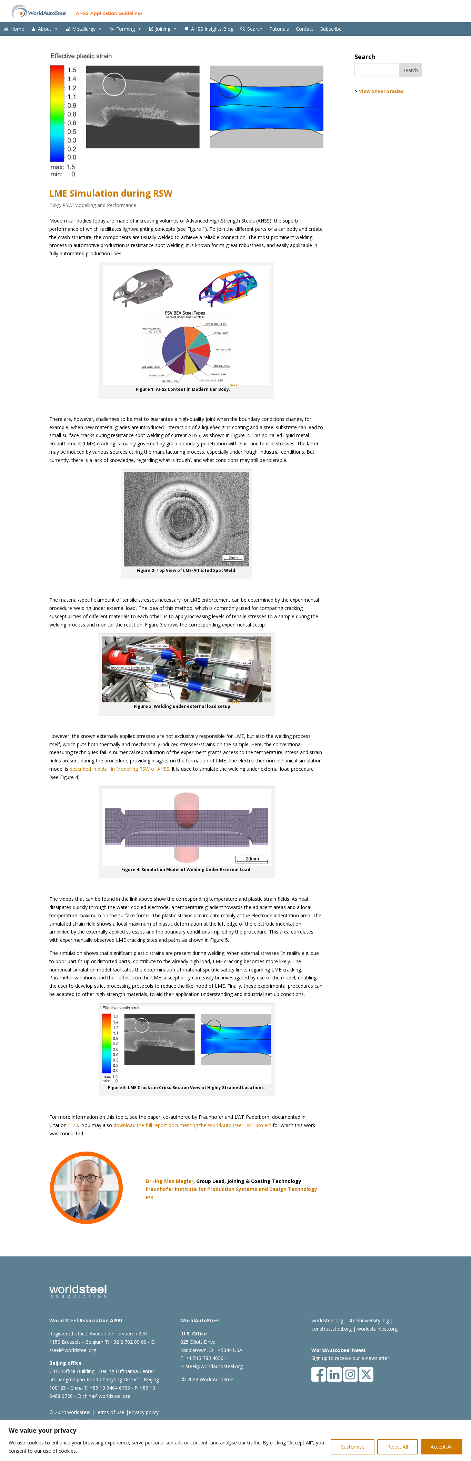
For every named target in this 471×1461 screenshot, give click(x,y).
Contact (304, 29)
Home (17, 29)
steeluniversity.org (369, 1320)
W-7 (233, 385)
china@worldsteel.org (106, 1396)
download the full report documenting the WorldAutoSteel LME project (192, 1125)
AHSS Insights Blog (212, 29)
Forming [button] (125, 29)
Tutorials (279, 29)
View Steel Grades (381, 91)
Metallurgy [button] (84, 29)
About (44, 29)
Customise (352, 1446)
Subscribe (331, 29)
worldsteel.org (327, 1320)
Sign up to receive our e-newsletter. (350, 1358)
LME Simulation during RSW (110, 193)
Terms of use (109, 1412)
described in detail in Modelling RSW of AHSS (119, 769)
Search (254, 29)
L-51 (235, 702)
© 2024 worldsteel (69, 1412)
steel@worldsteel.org (72, 1350)
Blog (54, 205)
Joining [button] (163, 29)
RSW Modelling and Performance (99, 205)
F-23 (73, 1125)
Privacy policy (144, 1412)
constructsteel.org (331, 1328)
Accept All (441, 1446)
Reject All (397, 1446)
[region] (235, 1440)
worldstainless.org (377, 1328)
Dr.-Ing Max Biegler (169, 1181)
